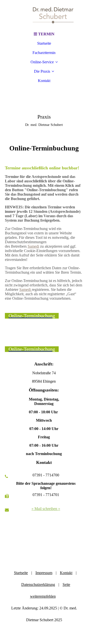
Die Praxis (42, 71)
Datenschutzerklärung (38, 584)
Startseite (44, 43)
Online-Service (42, 62)
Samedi (33, 246)
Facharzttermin (44, 53)
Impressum (43, 573)
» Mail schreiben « (46, 509)
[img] (44, 14)
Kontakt (44, 81)
